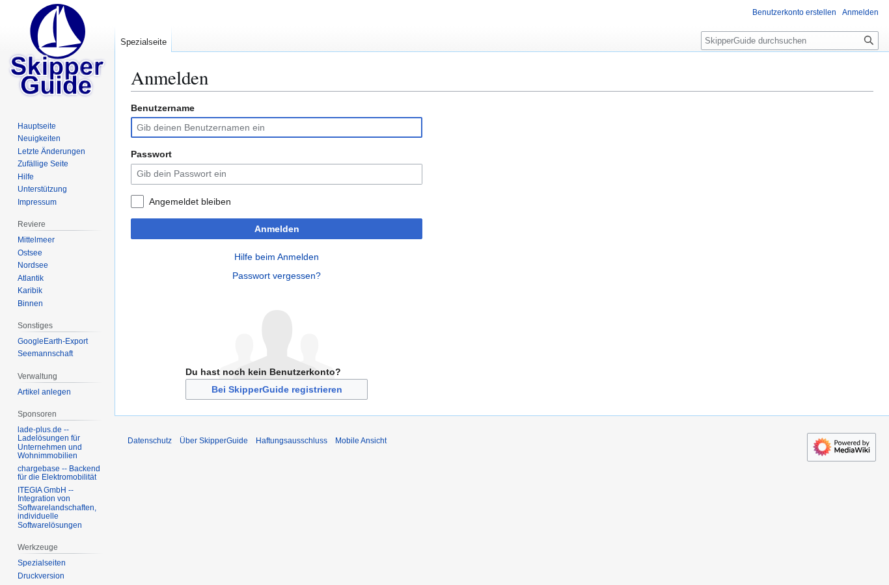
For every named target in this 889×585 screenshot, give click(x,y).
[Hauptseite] (57, 52)
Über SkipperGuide (214, 440)
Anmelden (276, 229)
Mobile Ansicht (361, 440)
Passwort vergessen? (276, 275)
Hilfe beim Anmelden (276, 257)
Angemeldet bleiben (190, 201)
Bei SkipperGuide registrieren (277, 389)
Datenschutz (150, 440)
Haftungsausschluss (291, 440)
